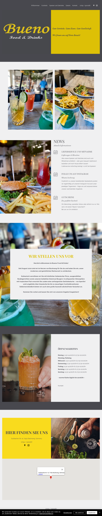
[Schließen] (99, 512)
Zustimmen (92, 513)
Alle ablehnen (79, 513)
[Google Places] (94, 5)
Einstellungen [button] (68, 513)
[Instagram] (97, 5)
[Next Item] (90, 100)
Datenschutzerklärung (46, 514)
